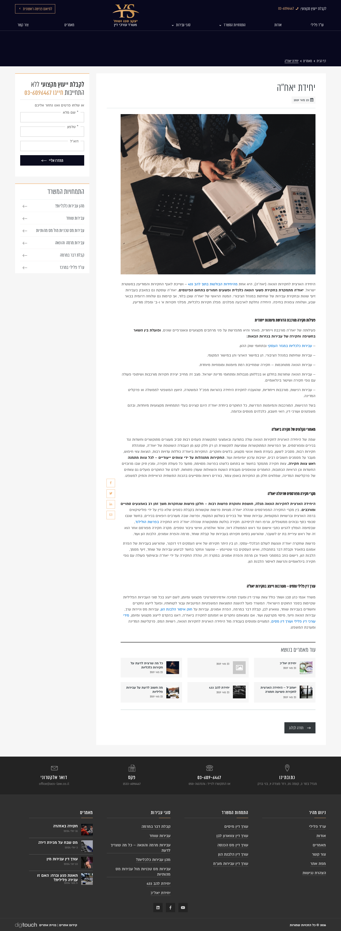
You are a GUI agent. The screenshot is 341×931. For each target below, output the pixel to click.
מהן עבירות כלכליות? (69, 206)
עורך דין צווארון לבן (232, 835)
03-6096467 (286, 8)
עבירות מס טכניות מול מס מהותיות (60, 230)
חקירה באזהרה (65, 826)
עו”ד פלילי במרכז (72, 267)
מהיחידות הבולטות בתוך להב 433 (213, 284)
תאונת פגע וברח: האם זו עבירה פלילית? (57, 876)
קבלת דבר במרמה (72, 255)
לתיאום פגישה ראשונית (37, 9)
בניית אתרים (47, 925)
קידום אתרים (68, 925)
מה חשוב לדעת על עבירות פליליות (144, 690)
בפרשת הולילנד (147, 522)
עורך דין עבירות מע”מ (230, 863)
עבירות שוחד (75, 218)
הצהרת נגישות (314, 872)
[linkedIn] (110, 504)
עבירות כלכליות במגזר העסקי (290, 346)
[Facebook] (110, 483)
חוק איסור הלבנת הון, (176, 609)
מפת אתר (318, 863)
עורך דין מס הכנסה (232, 845)
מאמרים (307, 61)
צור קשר (319, 854)
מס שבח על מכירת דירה (58, 842)
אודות (321, 835)
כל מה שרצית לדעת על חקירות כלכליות (147, 665)
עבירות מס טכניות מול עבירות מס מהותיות (143, 872)
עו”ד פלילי (317, 826)
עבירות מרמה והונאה (69, 243)
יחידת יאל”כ (288, 663)
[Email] (110, 515)
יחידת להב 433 (219, 688)
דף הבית (321, 61)
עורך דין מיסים (236, 826)
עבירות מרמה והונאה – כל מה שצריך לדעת (140, 848)
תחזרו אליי (56, 160)
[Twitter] (110, 493)
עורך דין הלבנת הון (233, 854)
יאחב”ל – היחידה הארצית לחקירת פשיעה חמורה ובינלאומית (278, 690)
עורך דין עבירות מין (62, 859)
